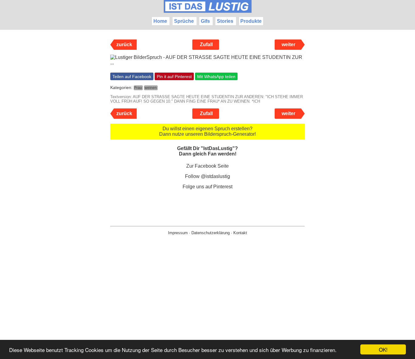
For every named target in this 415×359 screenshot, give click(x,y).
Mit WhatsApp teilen (216, 76)
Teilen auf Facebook (131, 76)
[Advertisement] (207, 306)
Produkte (251, 21)
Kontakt (240, 233)
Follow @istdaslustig (207, 176)
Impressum (178, 233)
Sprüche (184, 21)
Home (160, 21)
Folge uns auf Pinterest (207, 186)
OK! (383, 349)
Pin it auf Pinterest (174, 76)
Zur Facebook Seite (207, 166)
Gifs (205, 21)
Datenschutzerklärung (210, 233)
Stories (225, 21)
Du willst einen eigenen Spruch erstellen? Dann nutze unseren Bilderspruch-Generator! (207, 131)
